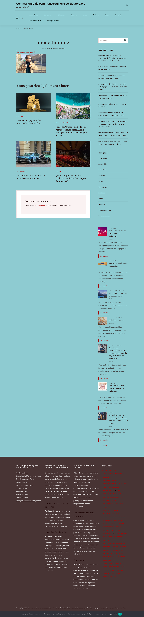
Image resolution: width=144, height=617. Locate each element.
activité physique (109, 470)
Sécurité (118, 15)
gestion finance (109, 517)
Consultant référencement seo (28, 476)
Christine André (22, 497)
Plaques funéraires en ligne (114, 543)
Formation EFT (22, 494)
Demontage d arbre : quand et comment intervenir (113, 105)
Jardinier (121, 523)
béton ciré (123, 484)
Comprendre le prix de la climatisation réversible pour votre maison (111, 77)
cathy (44, 48)
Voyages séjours (53, 20)
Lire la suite (104, 256)
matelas (106, 530)
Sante (107, 15)
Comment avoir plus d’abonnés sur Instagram (117, 233)
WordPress (123, 608)
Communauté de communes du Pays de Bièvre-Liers (50, 3)
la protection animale (112, 527)
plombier (106, 547)
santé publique (109, 557)
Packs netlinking (22, 482)
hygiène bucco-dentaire (112, 520)
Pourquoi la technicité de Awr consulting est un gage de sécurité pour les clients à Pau (112, 86)
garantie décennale (111, 513)
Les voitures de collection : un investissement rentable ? (31, 177)
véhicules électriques (112, 573)
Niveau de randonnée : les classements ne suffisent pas (112, 68)
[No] (142, 614)
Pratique (96, 15)
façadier (106, 507)
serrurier (121, 557)
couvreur (120, 490)
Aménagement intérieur (112, 474)
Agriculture (33, 15)
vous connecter (41, 205)
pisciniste (118, 537)
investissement (109, 523)
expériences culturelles (113, 503)
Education (61, 15)
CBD (104, 487)
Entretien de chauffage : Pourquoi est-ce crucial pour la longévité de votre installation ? (118, 353)
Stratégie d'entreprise (112, 563)
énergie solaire (109, 576)
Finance (74, 15)
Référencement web (24, 485)
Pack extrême (22, 473)
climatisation (108, 490)
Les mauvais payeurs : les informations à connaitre (28, 122)
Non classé (102, 187)
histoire (121, 517)
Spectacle (107, 560)
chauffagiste (114, 487)
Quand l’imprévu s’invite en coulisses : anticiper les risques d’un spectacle (71, 178)
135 (104, 445)
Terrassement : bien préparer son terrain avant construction (112, 97)
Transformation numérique (114, 567)
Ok (120, 614)
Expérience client (110, 500)
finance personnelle (111, 510)
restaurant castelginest (113, 550)
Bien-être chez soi (110, 480)
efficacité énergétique (112, 497)
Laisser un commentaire (26, 52)
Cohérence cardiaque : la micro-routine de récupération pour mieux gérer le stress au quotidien (112, 124)
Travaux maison (35, 20)
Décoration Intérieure (112, 493)
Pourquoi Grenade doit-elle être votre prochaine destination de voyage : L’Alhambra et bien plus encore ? (71, 131)
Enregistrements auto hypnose (28, 501)
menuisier (116, 530)
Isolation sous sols (116, 320)
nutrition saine (121, 533)
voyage (111, 570)
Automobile (48, 15)
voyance (119, 570)
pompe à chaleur (119, 547)
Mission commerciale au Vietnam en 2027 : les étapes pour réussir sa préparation (113, 134)
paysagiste (107, 537)
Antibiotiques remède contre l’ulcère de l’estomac (118, 388)
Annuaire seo (21, 491)
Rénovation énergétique (113, 553)
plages (106, 540)
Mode (85, 15)
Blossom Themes (105, 608)
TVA (104, 570)
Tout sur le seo (22, 488)
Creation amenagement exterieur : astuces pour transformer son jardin (111, 114)
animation (107, 477)
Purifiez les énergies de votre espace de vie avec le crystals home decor (112, 143)
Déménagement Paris (25, 479)
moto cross (107, 533)
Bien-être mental (110, 484)
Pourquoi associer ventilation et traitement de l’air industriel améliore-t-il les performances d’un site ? (112, 58)
